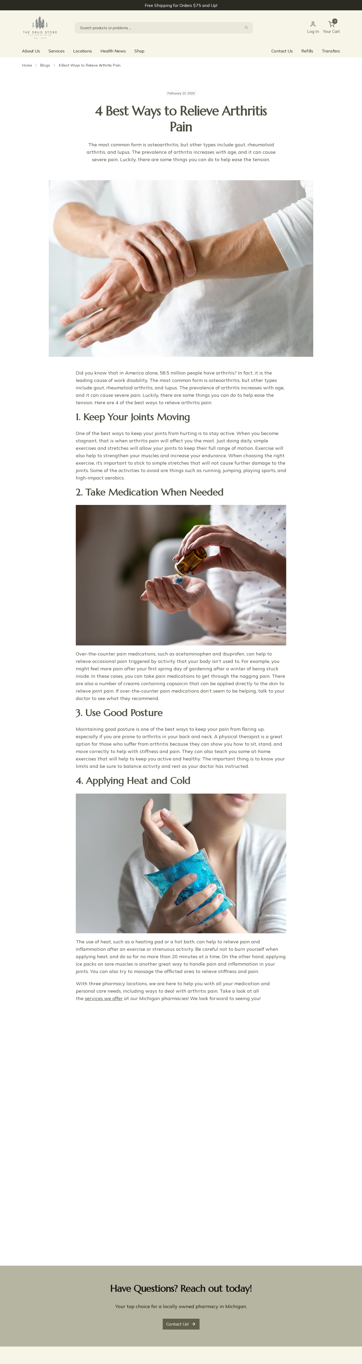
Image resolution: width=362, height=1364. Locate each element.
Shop (139, 51)
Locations (82, 51)
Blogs (45, 65)
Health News (113, 51)
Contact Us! (177, 1324)
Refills (307, 51)
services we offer (104, 998)
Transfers (331, 51)
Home (27, 65)
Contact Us (282, 51)
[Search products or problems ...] (246, 27)
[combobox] (163, 28)
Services (56, 51)
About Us (31, 51)
